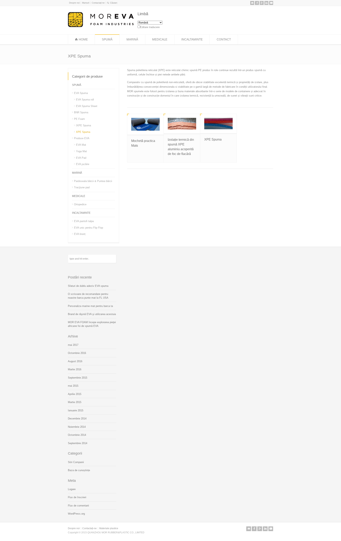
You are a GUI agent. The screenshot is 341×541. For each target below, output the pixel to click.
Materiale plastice (108, 528)
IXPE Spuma (83, 125)
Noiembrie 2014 (77, 426)
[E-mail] (252, 3)
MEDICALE (159, 39)
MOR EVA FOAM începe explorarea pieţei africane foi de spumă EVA (92, 324)
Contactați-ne (98, 3)
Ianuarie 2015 (75, 410)
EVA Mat (81, 144)
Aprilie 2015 (74, 394)
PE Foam (79, 118)
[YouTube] (271, 3)
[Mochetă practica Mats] (145, 124)
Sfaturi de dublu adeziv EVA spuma (88, 285)
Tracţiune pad (82, 187)
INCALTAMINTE (192, 39)
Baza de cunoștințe (79, 470)
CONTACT (224, 39)
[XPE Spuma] (218, 123)
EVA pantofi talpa (84, 221)
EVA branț (79, 234)
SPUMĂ (107, 39)
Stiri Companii (76, 462)
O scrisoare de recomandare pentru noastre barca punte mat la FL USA (88, 296)
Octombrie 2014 (77, 434)
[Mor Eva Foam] (101, 26)
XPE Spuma (213, 139)
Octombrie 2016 (77, 353)
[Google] (262, 3)
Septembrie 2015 (77, 377)
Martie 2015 (74, 402)
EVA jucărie (82, 164)
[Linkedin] (266, 3)
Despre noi (74, 3)
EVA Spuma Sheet (86, 105)
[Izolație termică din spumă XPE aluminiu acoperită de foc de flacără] (182, 123)
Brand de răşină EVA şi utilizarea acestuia (92, 314)
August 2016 (75, 361)
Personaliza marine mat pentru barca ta (90, 306)
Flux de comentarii (78, 505)
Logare (72, 489)
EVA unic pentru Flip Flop (88, 227)
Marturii (85, 3)
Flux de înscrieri (77, 497)
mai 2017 (73, 344)
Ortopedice (80, 204)
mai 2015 (73, 385)
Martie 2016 (74, 369)
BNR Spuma (81, 112)
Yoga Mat (81, 151)
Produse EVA (81, 138)
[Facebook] (257, 3)
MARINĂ (132, 39)
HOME (83, 39)
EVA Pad (81, 157)
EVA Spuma (81, 93)
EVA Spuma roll (85, 99)
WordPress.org (76, 513)
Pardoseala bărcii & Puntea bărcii (93, 180)
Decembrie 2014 (77, 418)
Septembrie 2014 (77, 443)
